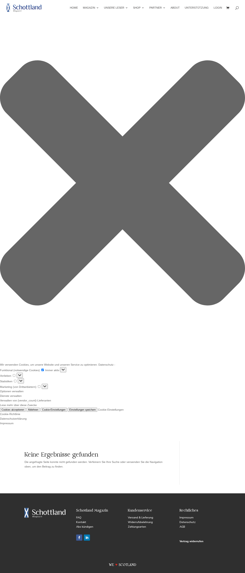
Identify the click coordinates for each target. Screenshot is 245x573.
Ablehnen (33, 409)
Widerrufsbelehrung (140, 522)
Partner (155, 7)
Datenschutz (106, 364)
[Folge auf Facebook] (79, 538)
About (175, 7)
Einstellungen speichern (82, 409)
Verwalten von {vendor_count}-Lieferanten (25, 400)
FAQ (78, 517)
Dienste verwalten (11, 395)
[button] (122, 184)
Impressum (7, 423)
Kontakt (81, 522)
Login (218, 7)
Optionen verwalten (12, 391)
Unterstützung (197, 7)
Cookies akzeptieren (13, 409)
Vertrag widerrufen (191, 541)
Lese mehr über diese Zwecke (18, 405)
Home (74, 7)
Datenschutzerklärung (13, 418)
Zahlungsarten (137, 526)
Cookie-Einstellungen (53, 409)
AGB (182, 526)
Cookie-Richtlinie (10, 414)
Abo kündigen (84, 526)
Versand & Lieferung (140, 517)
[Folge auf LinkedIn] (87, 538)
